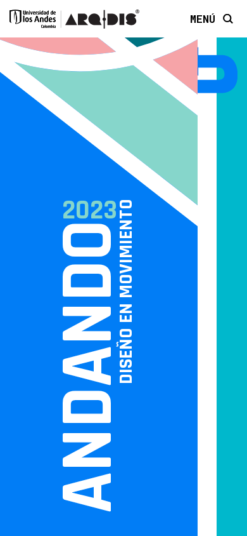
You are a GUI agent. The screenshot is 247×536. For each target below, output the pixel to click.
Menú (202, 18)
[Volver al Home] (207, 71)
